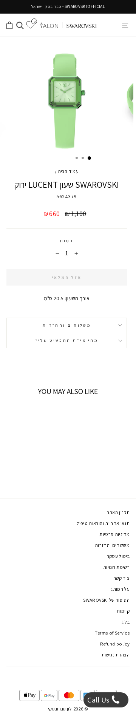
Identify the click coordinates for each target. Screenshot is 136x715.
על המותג (120, 589)
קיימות (123, 611)
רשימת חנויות (116, 567)
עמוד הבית (68, 171)
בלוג (126, 622)
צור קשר (122, 578)
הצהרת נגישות (116, 655)
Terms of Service (112, 633)
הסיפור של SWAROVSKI (106, 600)
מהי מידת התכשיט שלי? (67, 340)
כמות (66, 240)
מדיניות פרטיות (114, 534)
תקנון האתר (118, 512)
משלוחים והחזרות (67, 325)
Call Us (99, 700)
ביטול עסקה (118, 556)
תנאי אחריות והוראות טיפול (103, 523)
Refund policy (115, 644)
